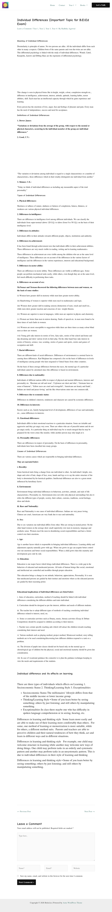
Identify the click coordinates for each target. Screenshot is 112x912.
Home (52, 5)
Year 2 (42, 28)
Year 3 (48, 28)
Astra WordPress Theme (72, 902)
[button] (101, 5)
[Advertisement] (56, 74)
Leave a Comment (24, 28)
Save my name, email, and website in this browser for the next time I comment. (51, 876)
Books (82, 5)
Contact (62, 5)
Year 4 (54, 28)
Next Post (89, 811)
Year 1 (71, 5)
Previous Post (24, 811)
